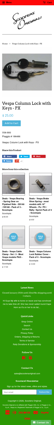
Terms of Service (27, 340)
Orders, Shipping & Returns (27, 336)
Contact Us (27, 329)
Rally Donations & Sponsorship (27, 344)
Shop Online (27, 321)
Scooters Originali (33, 400)
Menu (9, 2)
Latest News (27, 287)
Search (27, 325)
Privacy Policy (27, 333)
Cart (49, 2)
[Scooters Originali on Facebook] (23, 358)
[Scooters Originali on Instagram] (30, 358)
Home (5, 44)
